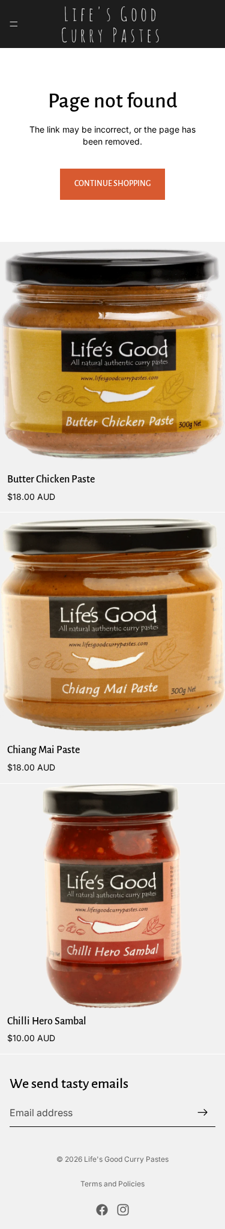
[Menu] (14, 24)
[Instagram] (123, 1210)
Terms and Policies (112, 1183)
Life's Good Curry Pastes (126, 1159)
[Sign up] (202, 1112)
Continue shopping (112, 183)
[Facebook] (102, 1210)
